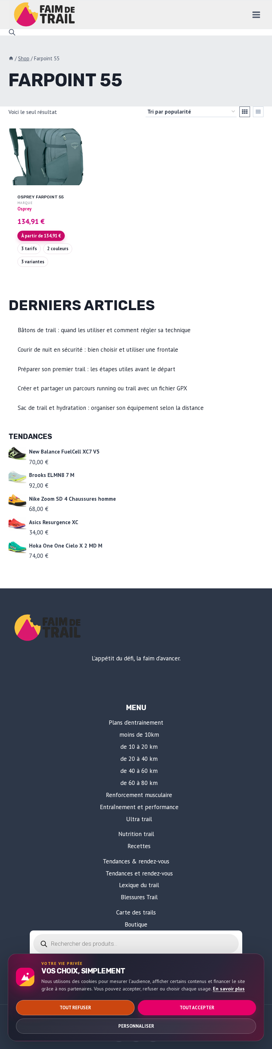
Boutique (136, 924)
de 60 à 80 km (139, 783)
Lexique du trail (139, 885)
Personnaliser (136, 1026)
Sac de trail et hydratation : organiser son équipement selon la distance (111, 408)
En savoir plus (229, 988)
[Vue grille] (244, 111)
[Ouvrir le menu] (256, 14)
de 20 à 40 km (139, 759)
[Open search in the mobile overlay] (12, 32)
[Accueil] (10, 58)
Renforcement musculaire (139, 795)
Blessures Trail (139, 897)
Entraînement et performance (139, 807)
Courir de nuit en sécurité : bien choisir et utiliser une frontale (98, 349)
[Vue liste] (258, 111)
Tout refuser (75, 1008)
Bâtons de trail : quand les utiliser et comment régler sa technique (104, 330)
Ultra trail (139, 819)
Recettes (139, 846)
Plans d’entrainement (136, 722)
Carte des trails (136, 912)
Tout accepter (197, 1008)
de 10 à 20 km (139, 747)
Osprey (24, 209)
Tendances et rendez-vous (139, 873)
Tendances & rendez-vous (136, 861)
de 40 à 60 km (139, 771)
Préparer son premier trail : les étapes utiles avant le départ (96, 369)
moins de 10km (139, 734)
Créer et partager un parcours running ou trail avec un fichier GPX (102, 388)
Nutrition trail (136, 834)
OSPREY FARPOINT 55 (40, 196)
